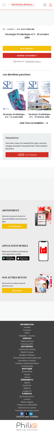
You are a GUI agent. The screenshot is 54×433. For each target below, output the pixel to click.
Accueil (4, 29)
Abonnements (27, 371)
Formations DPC (27, 344)
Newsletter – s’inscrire (27, 336)
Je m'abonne (14, 226)
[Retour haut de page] (49, 426)
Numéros (11, 29)
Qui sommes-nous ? (27, 396)
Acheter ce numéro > (27, 55)
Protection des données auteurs (27, 410)
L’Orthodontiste (27, 366)
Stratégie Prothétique (27, 355)
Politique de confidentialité (27, 405)
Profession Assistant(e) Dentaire (27, 363)
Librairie (27, 377)
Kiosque (27, 374)
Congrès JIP (27, 391)
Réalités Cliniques (27, 352)
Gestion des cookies (27, 417)
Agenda (27, 382)
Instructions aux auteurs (27, 408)
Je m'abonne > (27, 48)
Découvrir (17, 290)
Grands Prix (27, 385)
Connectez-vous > (33, 61)
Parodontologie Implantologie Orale (27, 358)
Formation (27, 330)
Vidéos (27, 333)
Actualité (27, 327)
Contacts (27, 399)
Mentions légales (27, 402)
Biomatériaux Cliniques (27, 360)
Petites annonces (27, 341)
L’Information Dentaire (27, 349)
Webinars (27, 388)
